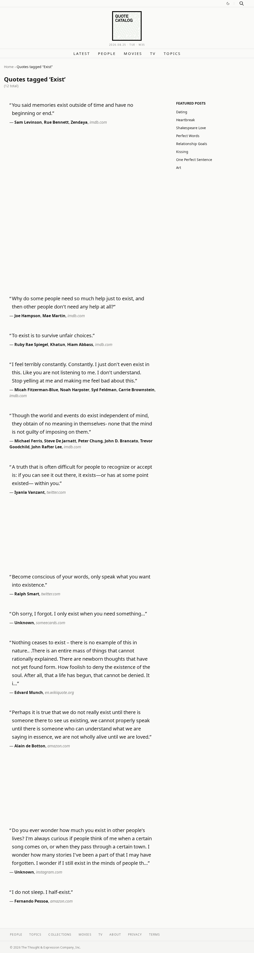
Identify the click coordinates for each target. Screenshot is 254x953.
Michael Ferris (28, 441)
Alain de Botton (29, 746)
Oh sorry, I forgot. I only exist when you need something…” (79, 613)
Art (178, 167)
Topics (172, 53)
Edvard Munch (28, 692)
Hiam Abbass (80, 344)
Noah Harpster (74, 389)
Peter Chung (90, 441)
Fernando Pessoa (31, 901)
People (107, 53)
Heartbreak (185, 119)
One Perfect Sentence (194, 159)
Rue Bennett (56, 122)
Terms (154, 934)
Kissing (182, 151)
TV (153, 53)
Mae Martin (53, 315)
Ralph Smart (26, 594)
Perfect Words (187, 135)
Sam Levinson (28, 122)
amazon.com (58, 746)
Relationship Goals (191, 143)
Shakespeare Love (191, 127)
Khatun (57, 344)
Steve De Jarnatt (60, 441)
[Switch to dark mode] (228, 3)
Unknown (24, 622)
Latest (81, 53)
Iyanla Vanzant (29, 492)
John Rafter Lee (47, 447)
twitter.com (56, 492)
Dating (181, 112)
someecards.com (50, 622)
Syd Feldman (104, 389)
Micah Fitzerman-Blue (36, 389)
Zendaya (79, 122)
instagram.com (49, 872)
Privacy (135, 934)
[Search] (241, 3)
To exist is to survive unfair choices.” (53, 335)
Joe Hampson (27, 315)
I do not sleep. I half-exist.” (42, 892)
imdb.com (98, 122)
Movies (133, 53)
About (115, 934)
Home (9, 66)
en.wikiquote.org (59, 692)
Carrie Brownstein (137, 389)
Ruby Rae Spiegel (31, 344)
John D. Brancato (121, 441)
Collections (59, 934)
